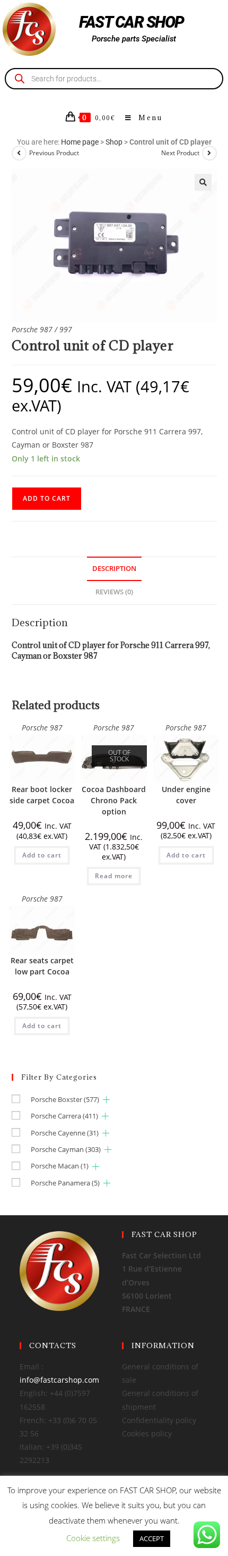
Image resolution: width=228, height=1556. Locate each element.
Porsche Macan (60, 1166)
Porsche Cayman (66, 1149)
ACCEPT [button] (151, 1538)
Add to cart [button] (42, 855)
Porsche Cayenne (65, 1133)
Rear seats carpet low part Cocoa (42, 966)
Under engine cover (186, 794)
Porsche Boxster (65, 1099)
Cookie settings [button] (93, 1538)
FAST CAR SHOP (131, 22)
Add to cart (47, 498)
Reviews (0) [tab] (114, 591)
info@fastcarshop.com (59, 1380)
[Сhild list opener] (106, 1099)
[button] (203, 182)
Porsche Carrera (64, 1116)
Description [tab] (114, 568)
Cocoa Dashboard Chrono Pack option (114, 800)
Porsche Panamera (65, 1183)
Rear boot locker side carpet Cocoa (42, 794)
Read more (114, 875)
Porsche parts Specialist (134, 39)
